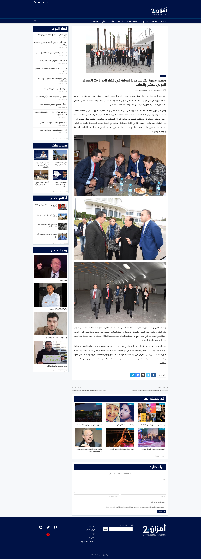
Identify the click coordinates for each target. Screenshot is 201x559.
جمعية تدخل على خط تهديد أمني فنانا (55, 88)
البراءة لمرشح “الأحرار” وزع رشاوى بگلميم (54, 122)
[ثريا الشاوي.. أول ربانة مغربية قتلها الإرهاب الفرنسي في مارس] (62, 226)
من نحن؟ (91, 525)
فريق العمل (90, 529)
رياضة (112, 21)
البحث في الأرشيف (126, 525)
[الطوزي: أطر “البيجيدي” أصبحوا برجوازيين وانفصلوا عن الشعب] (41, 155)
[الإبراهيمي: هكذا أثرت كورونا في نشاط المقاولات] (62, 207)
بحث (105, 528)
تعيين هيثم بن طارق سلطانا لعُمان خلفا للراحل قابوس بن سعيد (150, 390)
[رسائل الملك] (50, 266)
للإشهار (92, 533)
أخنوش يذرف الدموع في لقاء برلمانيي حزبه (53, 60)
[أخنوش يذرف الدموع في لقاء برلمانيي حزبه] (41, 175)
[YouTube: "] (48, 534)
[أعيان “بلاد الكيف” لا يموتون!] (50, 295)
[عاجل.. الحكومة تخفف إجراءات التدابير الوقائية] (60, 155)
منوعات (95, 21)
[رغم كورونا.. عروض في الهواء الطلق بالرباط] (88, 412)
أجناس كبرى (133, 21)
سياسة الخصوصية (88, 541)
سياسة (154, 21)
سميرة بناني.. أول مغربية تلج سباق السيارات (47, 215)
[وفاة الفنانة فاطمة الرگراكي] (119, 412)
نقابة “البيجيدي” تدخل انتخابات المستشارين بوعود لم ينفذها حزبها (51, 113)
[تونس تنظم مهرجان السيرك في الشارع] (119, 437)
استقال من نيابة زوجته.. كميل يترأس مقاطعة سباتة (51, 96)
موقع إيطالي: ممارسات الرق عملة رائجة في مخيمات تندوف (89, 390)
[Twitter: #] (48, 527)
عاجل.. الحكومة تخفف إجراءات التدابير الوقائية (52, 34)
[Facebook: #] (55, 527)
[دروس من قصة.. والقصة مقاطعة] (50, 352)
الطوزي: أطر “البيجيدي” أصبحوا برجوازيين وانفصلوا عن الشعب (50, 43)
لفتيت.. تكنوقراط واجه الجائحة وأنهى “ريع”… (46, 235)
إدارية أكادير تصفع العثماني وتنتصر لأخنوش (53, 104)
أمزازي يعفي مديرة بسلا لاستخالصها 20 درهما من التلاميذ (51, 69)
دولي (103, 21)
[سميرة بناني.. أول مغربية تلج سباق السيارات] (62, 217)
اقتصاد (120, 21)
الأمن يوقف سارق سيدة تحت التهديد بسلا (53, 129)
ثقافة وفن (163, 76)
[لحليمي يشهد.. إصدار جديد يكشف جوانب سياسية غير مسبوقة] (88, 437)
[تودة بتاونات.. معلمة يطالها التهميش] (50, 323)
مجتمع (145, 21)
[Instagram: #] (41, 527)
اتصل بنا (92, 537)
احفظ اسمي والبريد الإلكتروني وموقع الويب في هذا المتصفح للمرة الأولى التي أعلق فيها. (135, 506)
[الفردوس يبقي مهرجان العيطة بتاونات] (151, 437)
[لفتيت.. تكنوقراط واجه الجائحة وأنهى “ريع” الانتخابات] (62, 236)
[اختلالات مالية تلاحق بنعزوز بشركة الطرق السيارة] (60, 175)
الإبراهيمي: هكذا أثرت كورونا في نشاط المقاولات (46, 205)
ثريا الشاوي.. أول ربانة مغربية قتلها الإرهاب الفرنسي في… (47, 225)
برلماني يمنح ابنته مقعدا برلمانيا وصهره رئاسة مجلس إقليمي (52, 79)
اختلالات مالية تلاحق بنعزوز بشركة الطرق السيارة (51, 52)
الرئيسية (163, 21)
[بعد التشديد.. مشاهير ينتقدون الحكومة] (151, 412)
